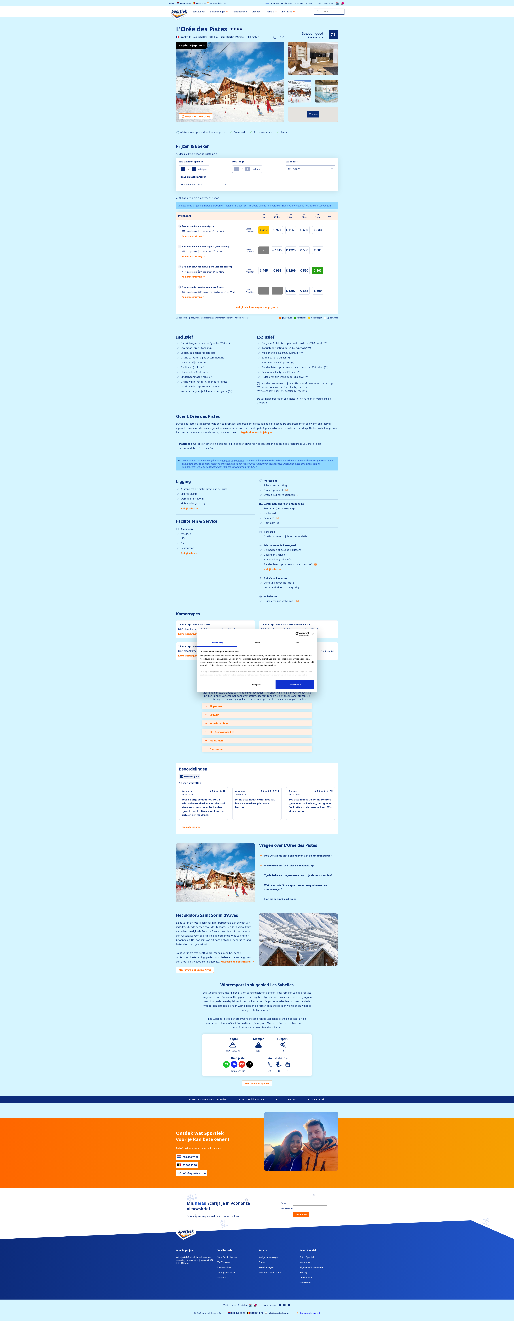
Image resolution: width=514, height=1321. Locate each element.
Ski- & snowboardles (222, 732)
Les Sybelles (200, 37)
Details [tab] (257, 642)
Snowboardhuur (219, 723)
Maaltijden (216, 740)
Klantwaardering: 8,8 (218, 3)
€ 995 (277, 270)
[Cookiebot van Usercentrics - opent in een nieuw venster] (297, 634)
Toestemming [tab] (216, 642)
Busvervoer (217, 749)
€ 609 (318, 291)
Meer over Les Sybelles (257, 1083)
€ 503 (318, 270)
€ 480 (304, 230)
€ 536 (304, 250)
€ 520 (304, 270)
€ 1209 (291, 270)
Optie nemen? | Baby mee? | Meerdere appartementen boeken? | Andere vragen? (212, 317)
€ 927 (277, 230)
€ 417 (264, 230)
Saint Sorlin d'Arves (232, 37)
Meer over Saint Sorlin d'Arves (195, 969)
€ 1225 (291, 250)
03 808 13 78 (200, 3)
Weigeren (256, 684)
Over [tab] (297, 642)
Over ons (299, 3)
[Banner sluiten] (313, 634)
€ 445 (264, 270)
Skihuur (214, 714)
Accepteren (295, 684)
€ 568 (304, 291)
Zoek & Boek (199, 11)
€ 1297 (291, 291)
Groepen (256, 11)
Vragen (309, 3)
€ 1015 (277, 250)
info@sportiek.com (194, 1173)
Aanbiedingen (240, 11)
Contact (318, 3)
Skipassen (216, 706)
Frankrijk (185, 37)
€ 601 (318, 250)
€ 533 (318, 230)
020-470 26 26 (185, 3)
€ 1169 (290, 230)
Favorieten (328, 3)
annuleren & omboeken (278, 3)
